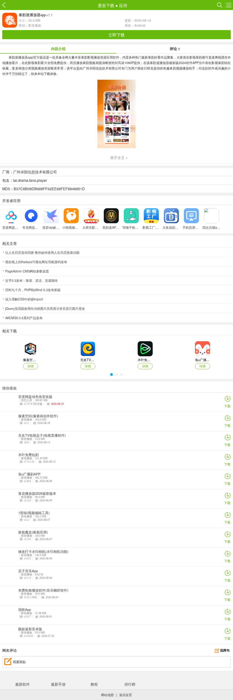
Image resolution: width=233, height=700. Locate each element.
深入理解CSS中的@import (24, 299)
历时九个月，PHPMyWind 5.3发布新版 (33, 289)
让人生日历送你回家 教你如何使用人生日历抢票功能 (42, 252)
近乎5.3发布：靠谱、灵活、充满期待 (31, 280)
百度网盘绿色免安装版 (35, 396)
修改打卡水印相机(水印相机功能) (43, 551)
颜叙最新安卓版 (30, 629)
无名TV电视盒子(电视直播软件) (42, 435)
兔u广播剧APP (29, 474)
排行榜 (129, 684)
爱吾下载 (6, 5)
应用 (123, 5)
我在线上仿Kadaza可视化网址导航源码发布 (36, 261)
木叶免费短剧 (28, 454)
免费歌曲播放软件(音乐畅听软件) (43, 590)
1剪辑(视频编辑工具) (34, 513)
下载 (227, 406)
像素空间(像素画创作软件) (38, 416)
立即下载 (116, 35)
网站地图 (107, 694)
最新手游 (58, 684)
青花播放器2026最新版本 (37, 493)
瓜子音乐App (28, 571)
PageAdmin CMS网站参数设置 (27, 271)
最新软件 (22, 684)
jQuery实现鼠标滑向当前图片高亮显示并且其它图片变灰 (45, 308)
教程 (94, 684)
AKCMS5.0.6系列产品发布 (24, 317)
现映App (24, 609)
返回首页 (125, 694)
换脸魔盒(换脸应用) (33, 532)
